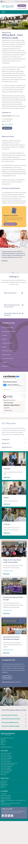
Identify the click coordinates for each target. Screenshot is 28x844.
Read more (7, 477)
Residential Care (4, 784)
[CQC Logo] (8, 398)
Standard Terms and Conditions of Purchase (10, 803)
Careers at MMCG (5, 773)
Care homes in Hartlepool (6, 758)
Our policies (4, 791)
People (6, 497)
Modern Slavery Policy (5, 798)
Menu (4, 1)
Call (21, 8)
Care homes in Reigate (6, 768)
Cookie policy (4, 793)
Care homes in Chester (6, 755)
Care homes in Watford (6, 771)
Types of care (5, 778)
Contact (7, 524)
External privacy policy (6, 795)
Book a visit (7, 677)
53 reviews (20, 385)
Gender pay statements (6, 797)
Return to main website (21, 1)
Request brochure (10, 224)
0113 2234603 (8, 124)
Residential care (7, 447)
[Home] (8, 733)
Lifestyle (7, 468)
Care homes (4, 750)
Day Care (3, 787)
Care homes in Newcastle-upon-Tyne (9, 763)
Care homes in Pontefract (6, 766)
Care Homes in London (6, 761)
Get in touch (22, 5)
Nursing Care (3, 782)
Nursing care (6, 439)
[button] (4, 1)
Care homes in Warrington (6, 769)
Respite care (5, 443)
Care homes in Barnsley (6, 753)
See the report (8, 410)
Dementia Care (4, 781)
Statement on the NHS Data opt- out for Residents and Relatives (13, 801)
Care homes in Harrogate (6, 756)
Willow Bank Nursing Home (10, 381)
